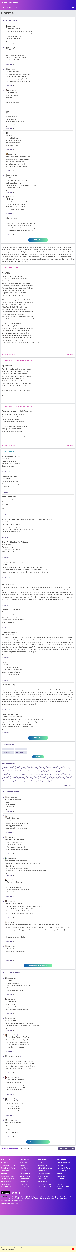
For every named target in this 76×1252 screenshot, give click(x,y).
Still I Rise (9, 50)
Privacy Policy (50, 1198)
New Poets (4, 1173)
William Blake (42, 1181)
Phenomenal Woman (13, 28)
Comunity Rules (40, 1198)
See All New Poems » (38, 738)
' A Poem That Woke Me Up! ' (15, 799)
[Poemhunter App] (5, 1192)
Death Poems (23, 1168)
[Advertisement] (28, 1233)
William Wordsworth (44, 1187)
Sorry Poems (23, 1181)
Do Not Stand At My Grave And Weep (18, 156)
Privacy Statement (42, 1197)
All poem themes (68, 785)
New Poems (5, 1171)
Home (3, 7)
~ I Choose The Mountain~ (14, 882)
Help (57, 1197)
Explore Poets (5, 1184)
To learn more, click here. (8, 1249)
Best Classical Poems (8, 1168)
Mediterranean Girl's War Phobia (16, 861)
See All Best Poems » (38, 240)
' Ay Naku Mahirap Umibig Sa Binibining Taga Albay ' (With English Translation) (32, 924)
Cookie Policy (31, 1197)
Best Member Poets (7, 1176)
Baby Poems (23, 1165)
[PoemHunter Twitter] (16, 1193)
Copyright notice (21, 1197)
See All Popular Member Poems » (38, 965)
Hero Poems (23, 1184)
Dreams (8, 114)
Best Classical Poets (8, 1179)
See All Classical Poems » (38, 1142)
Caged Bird (10, 135)
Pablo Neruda (42, 1171)
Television (9, 199)
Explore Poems (6, 1181)
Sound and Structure (12, 1020)
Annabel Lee (10, 178)
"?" (6, 1058)
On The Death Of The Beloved (64, 1187)
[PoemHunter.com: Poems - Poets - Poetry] (10, 2)
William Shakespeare (45, 1168)
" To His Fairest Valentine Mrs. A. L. (17, 1037)
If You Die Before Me (12, 818)
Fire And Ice (60, 1184)
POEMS (23, 1148)
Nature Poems (24, 1179)
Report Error (63, 1197)
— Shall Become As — (12, 1001)
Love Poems (23, 1162)
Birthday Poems (24, 1173)
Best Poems (5, 1162)
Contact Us (51, 1197)
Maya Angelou (42, 1165)
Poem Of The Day (7, 1187)
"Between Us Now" (11, 1101)
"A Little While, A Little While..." (15, 1079)
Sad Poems (23, 1171)
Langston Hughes (44, 1173)
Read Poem (9, 43)
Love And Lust (10, 948)
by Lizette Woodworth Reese (10, 400)
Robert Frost (42, 1162)
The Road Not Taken (13, 71)
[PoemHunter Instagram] (19, 1193)
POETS (30, 1148)
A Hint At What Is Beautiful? (14, 839)
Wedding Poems (24, 1176)
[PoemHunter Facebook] (13, 1193)
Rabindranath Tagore (45, 1184)
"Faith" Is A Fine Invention (14, 1122)
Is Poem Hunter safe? (28, 1198)
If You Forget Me (11, 92)
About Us (12, 1197)
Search (38, 756)
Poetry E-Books (24, 1187)
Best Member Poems (8, 1165)
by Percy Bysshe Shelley (9, 354)
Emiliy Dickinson (43, 1176)
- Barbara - (8, 980)
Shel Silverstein (43, 1179)
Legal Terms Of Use (61, 1198)
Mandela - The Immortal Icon (14, 903)
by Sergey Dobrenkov (8, 445)
